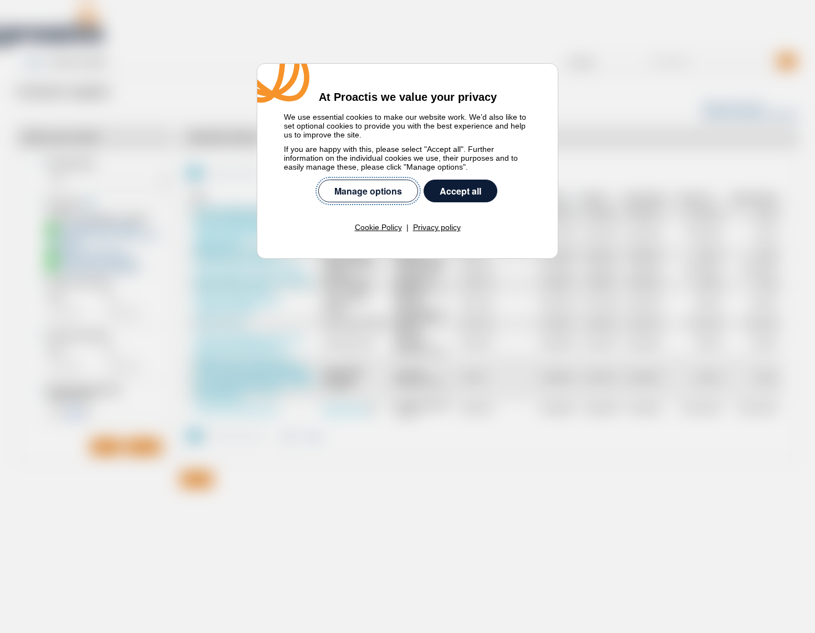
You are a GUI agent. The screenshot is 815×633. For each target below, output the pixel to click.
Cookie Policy (378, 227)
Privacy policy (437, 227)
